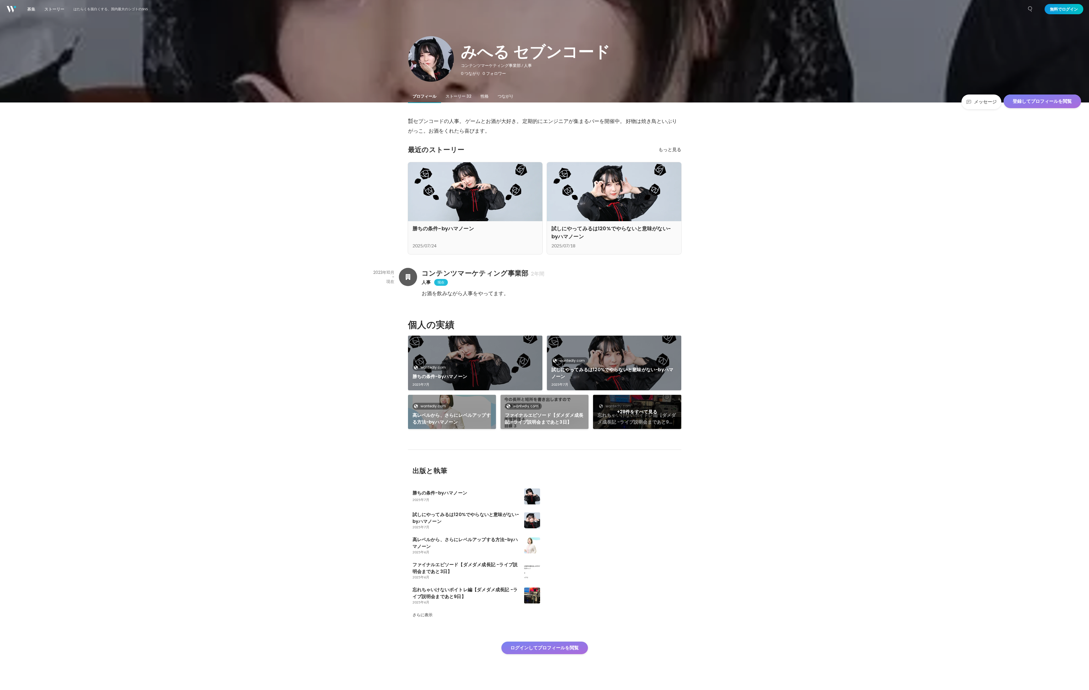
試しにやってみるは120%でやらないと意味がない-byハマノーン (612, 373)
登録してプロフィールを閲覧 (1042, 101)
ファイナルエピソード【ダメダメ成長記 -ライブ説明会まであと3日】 (544, 418)
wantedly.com (433, 367)
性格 (485, 96)
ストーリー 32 (458, 96)
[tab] (424, 96)
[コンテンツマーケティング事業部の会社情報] (408, 277)
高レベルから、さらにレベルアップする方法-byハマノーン (452, 418)
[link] (475, 363)
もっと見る (670, 149)
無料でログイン (1064, 9)
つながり (506, 96)
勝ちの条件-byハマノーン (440, 376)
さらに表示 (422, 615)
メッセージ (985, 101)
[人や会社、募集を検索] (1030, 9)
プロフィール (424, 96)
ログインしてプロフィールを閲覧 (544, 647)
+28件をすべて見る (637, 411)
